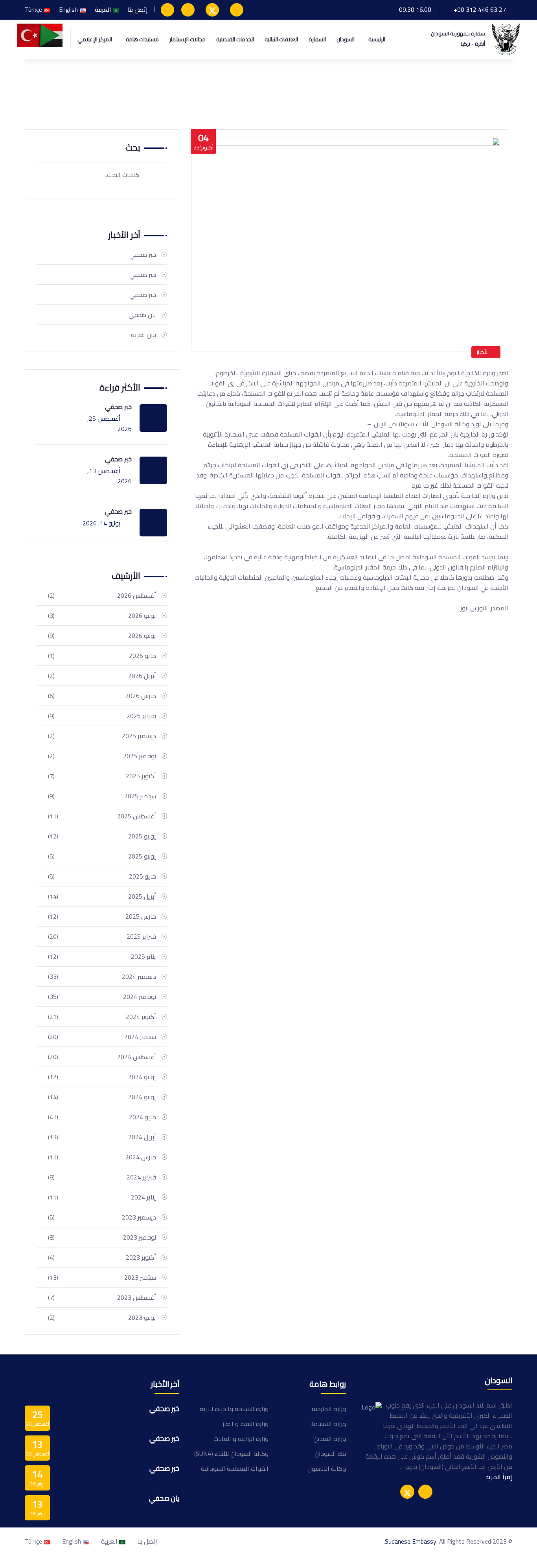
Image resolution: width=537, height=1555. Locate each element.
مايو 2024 (102, 1117)
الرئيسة (495, 95)
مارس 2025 (102, 916)
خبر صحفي (142, 254)
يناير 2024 (102, 1197)
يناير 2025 (102, 956)
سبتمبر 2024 (102, 1037)
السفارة (317, 39)
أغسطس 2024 (102, 1057)
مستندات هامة (142, 39)
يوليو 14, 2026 (102, 523)
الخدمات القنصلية (235, 39)
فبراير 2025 (102, 936)
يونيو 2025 (102, 856)
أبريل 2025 (102, 896)
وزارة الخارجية (329, 1409)
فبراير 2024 (102, 1177)
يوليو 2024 (102, 1077)
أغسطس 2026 (102, 595)
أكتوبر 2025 (102, 776)
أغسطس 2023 (102, 1297)
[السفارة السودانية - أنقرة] (506, 38)
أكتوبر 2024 (102, 1016)
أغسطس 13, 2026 (109, 476)
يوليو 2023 (102, 1317)
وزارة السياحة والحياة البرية (234, 1409)
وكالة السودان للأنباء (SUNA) (231, 1453)
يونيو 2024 (102, 1097)
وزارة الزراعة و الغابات (240, 1438)
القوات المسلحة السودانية (234, 1468)
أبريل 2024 (102, 1137)
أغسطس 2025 (102, 816)
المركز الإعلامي (94, 39)
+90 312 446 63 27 (480, 9)
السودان (346, 39)
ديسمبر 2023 (102, 1217)
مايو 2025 (102, 876)
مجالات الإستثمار (187, 39)
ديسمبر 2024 (102, 976)
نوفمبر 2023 (102, 1237)
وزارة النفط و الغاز (245, 1424)
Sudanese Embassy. (411, 1541)
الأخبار (482, 352)
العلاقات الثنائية (281, 39)
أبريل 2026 (102, 676)
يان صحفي (142, 315)
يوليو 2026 (102, 615)
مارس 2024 (102, 1157)
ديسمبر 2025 (102, 736)
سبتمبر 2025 (102, 796)
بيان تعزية (143, 335)
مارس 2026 (102, 696)
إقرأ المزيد (499, 1477)
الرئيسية (376, 39)
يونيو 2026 (102, 635)
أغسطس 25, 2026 (109, 424)
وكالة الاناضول (326, 1468)
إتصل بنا (138, 9)
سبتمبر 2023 (102, 1277)
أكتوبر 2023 (102, 1257)
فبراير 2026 (102, 716)
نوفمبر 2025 (102, 756)
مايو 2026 (102, 655)
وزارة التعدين (329, 1438)
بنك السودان (330, 1453)
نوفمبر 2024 (102, 996)
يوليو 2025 (102, 836)
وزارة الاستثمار (328, 1424)
